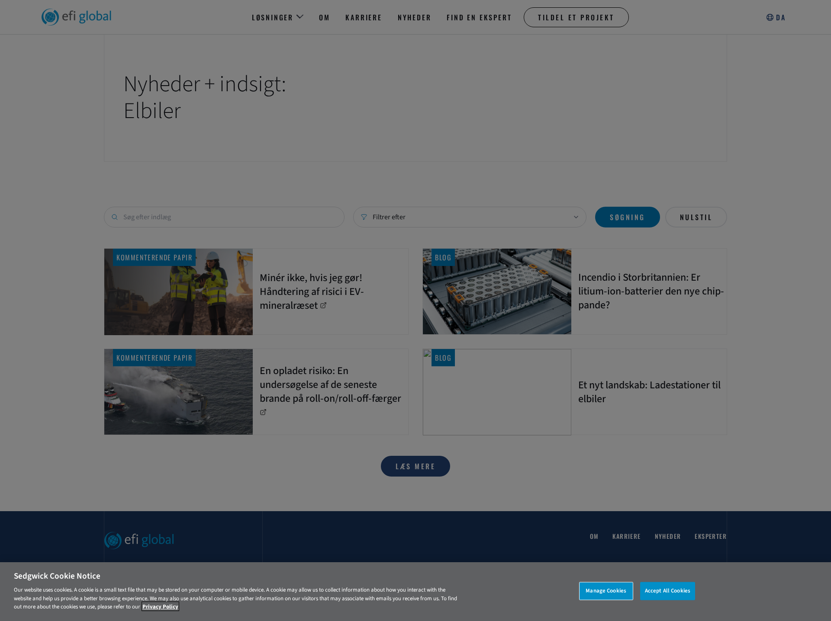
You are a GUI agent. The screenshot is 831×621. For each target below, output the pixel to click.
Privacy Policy (160, 606)
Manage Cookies (606, 590)
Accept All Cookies (667, 590)
